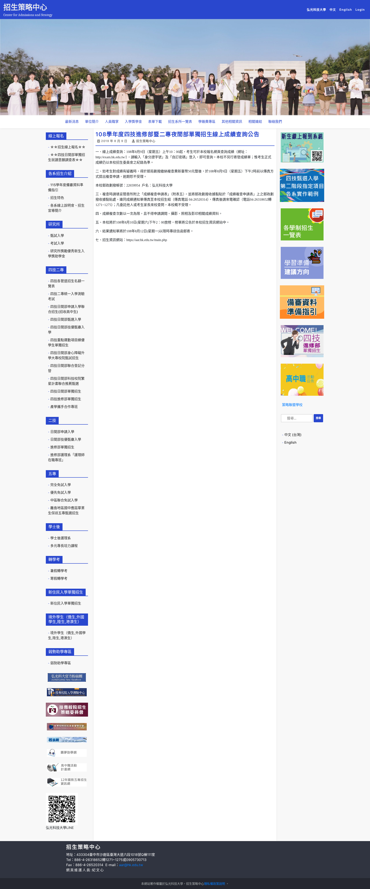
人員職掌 (112, 121)
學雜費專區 (206, 121)
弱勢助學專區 (60, 663)
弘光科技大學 (317, 9)
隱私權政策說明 (214, 883)
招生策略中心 (25, 7)
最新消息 (72, 121)
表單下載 (155, 121)
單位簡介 (92, 121)
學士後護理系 (60, 538)
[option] (185, 67)
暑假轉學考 (58, 571)
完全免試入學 (60, 485)
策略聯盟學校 (292, 405)
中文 (334, 9)
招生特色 (57, 198)
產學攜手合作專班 (64, 406)
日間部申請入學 (62, 432)
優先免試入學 (60, 492)
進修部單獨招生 (62, 447)
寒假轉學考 (58, 578)
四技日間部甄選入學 (65, 319)
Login (360, 9)
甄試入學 (57, 235)
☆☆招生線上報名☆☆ (67, 147)
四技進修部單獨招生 (65, 399)
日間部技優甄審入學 (65, 439)
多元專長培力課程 (64, 546)
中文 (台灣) (292, 435)
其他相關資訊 (232, 121)
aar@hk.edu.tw (131, 865)
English (346, 9)
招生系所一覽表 (180, 121)
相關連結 (255, 121)
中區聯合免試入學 (64, 500)
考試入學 (57, 243)
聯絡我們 (275, 121)
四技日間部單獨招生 (65, 391)
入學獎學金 (133, 121)
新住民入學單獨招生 (65, 603)
